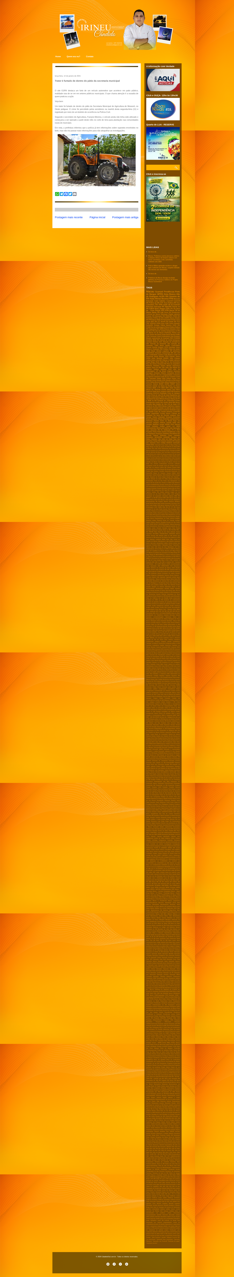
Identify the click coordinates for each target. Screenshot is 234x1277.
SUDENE (166, 437)
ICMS (168, 308)
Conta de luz (164, 376)
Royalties (163, 522)
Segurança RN (154, 329)
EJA (147, 743)
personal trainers (159, 1228)
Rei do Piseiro (151, 1101)
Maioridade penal (170, 902)
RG (160, 1076)
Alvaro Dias (169, 583)
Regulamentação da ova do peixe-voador (168, 1099)
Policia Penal (163, 1035)
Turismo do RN (167, 1175)
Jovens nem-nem (159, 851)
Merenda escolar (160, 389)
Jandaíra (155, 426)
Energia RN (168, 764)
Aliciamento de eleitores (160, 581)
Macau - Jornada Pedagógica (161, 891)
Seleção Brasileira (159, 1131)
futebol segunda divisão (153, 1218)
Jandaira (149, 342)
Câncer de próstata (164, 713)
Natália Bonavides (156, 934)
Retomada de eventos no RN (154, 1105)
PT (159, 321)
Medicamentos (151, 428)
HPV (172, 828)
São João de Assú (151, 1150)
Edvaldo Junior (151, 380)
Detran (168, 378)
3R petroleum (175, 351)
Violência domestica (174, 1197)
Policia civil (176, 332)
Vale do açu (176, 1186)
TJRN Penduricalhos (174, 1154)
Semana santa (150, 528)
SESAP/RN (158, 437)
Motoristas (149, 927)
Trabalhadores (176, 1167)
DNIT (178, 715)
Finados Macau (172, 798)
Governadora (176, 821)
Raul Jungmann (155, 1088)
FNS (147, 774)
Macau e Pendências (160, 900)
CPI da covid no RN (157, 456)
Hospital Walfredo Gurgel (155, 424)
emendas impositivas (161, 1216)
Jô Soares (171, 853)
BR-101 (148, 452)
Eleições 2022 (175, 329)
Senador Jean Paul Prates (171, 528)
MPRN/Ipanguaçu (166, 889)
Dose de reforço (175, 738)
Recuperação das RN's (153, 1091)
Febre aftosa (165, 382)
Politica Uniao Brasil (152, 1038)
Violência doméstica (152, 1199)
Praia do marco (160, 1052)
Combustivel (153, 354)
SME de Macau (158, 1120)
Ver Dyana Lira (166, 537)
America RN (176, 583)
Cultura (156, 713)
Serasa (160, 529)
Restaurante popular (158, 1103)
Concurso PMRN (175, 685)
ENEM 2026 (152, 743)
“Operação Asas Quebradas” (164, 1239)
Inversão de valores (156, 844)
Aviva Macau (159, 609)
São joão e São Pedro (169, 1152)
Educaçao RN (160, 316)
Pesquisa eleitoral (163, 1023)
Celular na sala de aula (167, 408)
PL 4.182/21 (173, 989)
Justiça (148, 360)
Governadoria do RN (154, 486)
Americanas (165, 448)
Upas (170, 1178)
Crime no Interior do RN (172, 707)
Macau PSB (158, 897)
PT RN (173, 507)
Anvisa (178, 584)
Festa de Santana (174, 791)
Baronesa (168, 617)
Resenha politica (151, 520)
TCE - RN (156, 1154)
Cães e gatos (175, 713)
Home (58, 56)
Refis (167, 1093)
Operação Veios (175, 968)
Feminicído (171, 785)
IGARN (167, 384)
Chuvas (148, 347)
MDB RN (177, 496)
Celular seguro (169, 459)
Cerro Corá (177, 666)
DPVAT (157, 717)
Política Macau (175, 1042)
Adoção (177, 573)
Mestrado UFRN (166, 912)
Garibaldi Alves (155, 484)
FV (163, 478)
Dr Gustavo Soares (164, 473)
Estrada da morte (156, 478)
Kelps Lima (155, 360)
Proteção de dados (162, 1071)
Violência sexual (175, 1199)
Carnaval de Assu (162, 651)
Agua (178, 577)
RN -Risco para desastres (169, 1078)
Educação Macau (156, 419)
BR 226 (167, 611)
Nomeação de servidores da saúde (169, 936)
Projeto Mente (165, 1067)
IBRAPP (148, 490)
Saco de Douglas (169, 1120)
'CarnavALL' (176, 545)
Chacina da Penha (162, 668)
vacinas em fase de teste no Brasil (160, 1235)
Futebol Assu (176, 810)
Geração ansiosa (155, 817)
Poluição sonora (175, 1040)
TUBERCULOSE (175, 1156)
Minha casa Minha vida (165, 428)
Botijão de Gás (161, 404)
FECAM (157, 772)
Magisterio (177, 499)
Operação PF (156, 967)
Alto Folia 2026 (156, 448)
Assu (162, 323)
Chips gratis (149, 670)
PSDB (148, 327)
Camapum (177, 639)
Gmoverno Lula (155, 821)
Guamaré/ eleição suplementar (162, 827)
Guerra (170, 488)
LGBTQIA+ (165, 855)
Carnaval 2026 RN (169, 649)
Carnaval (153, 336)
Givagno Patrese (159, 422)
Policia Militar (155, 1035)
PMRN (160, 507)
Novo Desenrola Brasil (173, 938)
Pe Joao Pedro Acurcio (160, 1010)
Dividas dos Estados (162, 736)
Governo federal (152, 384)
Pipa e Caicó (163, 1027)
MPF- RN (153, 885)
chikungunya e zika (163, 541)
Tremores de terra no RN (160, 1173)
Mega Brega (150, 362)
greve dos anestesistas (166, 1218)
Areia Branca (170, 294)
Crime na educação (158, 707)
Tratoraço (149, 1173)
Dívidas (173, 740)
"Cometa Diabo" (156, 545)
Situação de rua (160, 1142)
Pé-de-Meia (149, 514)
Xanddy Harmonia (158, 1205)
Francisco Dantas (155, 806)
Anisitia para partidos (152, 584)
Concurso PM (153, 685)
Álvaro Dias (150, 444)
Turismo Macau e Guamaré (154, 1175)
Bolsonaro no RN (151, 626)
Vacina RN (176, 397)
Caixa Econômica (166, 458)
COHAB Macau (175, 630)
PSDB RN (176, 316)
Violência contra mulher (159, 1197)
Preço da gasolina (159, 1059)
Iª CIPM (172, 490)
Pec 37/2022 (171, 1010)
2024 (147, 550)
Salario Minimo (166, 365)
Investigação (167, 844)
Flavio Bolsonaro (161, 802)
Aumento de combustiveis (158, 450)
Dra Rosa (163, 740)
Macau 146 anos (151, 895)
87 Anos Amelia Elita (157, 560)
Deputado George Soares (172, 724)
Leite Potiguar (175, 494)
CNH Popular (158, 630)
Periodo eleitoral (170, 1016)
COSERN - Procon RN (157, 632)
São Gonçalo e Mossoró (165, 1146)
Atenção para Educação (173, 596)
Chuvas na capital (174, 670)
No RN (156, 936)
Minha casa (171, 389)
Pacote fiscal (158, 999)
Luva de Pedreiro (169, 878)
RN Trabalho (162, 1080)
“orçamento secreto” (151, 1243)
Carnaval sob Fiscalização (157, 654)
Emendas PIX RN (161, 758)
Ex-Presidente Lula (151, 770)
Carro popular (176, 654)
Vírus (153, 1203)
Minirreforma (176, 915)
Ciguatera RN (175, 675)
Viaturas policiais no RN (153, 1195)
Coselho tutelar (160, 702)
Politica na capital (164, 1038)
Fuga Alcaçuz (165, 808)
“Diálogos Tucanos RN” (173, 1237)
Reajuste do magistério (160, 1090)
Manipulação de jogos (152, 906)
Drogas (169, 740)
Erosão (148, 768)
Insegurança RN (159, 490)
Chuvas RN (150, 316)
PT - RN (164, 997)
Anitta (165, 584)
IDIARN (165, 358)
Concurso (176, 375)
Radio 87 (153, 1086)
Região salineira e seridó (171, 1097)
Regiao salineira (156, 1097)
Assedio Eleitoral (161, 594)
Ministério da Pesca (152, 919)
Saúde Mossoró (155, 1127)
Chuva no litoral (164, 670)
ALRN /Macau (161, 564)
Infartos (178, 838)
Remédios (149, 437)
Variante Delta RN (167, 1188)
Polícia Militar (166, 1042)
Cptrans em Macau (161, 704)
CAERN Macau (169, 318)
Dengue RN (170, 469)
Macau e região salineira (171, 360)
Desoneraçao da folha (152, 730)
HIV (178, 422)
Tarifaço (156, 369)
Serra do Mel (156, 367)
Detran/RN (149, 473)
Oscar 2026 (149, 980)
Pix (172, 308)
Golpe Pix (168, 821)
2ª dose (166, 554)
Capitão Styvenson (165, 645)
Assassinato (166, 353)
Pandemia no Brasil (152, 1001)
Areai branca (172, 448)
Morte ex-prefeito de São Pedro (161, 925)
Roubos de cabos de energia (164, 1112)
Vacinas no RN (175, 1182)
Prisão (173, 319)
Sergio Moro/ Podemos (159, 1135)
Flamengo (167, 800)
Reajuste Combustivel (167, 1088)
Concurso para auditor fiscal (171, 687)
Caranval (158, 647)
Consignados (150, 690)
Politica (172, 327)
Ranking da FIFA (175, 1086)
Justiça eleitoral (165, 492)
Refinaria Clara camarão (170, 435)
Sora (170, 1142)
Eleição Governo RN (169, 753)
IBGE (159, 319)
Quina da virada (154, 1076)
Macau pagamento (174, 900)
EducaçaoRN (157, 747)
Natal (152, 299)
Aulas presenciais (174, 598)
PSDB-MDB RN (157, 997)
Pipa (147, 1027)
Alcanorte (158, 353)
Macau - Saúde (175, 893)
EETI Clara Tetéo (157, 741)
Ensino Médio (160, 766)
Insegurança (162, 840)
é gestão (163, 1237)
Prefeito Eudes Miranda (159, 1054)
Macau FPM (176, 895)
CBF (161, 628)
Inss (178, 303)
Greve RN (167, 312)
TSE (156, 305)
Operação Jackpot (151, 963)
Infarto (173, 838)
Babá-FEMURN (166, 613)
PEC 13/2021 (167, 982)
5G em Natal (173, 446)
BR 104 (161, 611)
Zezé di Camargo (159, 1207)
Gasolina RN (149, 815)
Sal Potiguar (156, 1122)
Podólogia (172, 1033)
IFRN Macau (169, 310)
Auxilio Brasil (165, 334)
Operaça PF (168, 505)
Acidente (148, 448)
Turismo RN (171, 441)
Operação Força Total (173, 959)
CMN (153, 630)
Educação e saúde (152, 751)
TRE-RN (151, 531)
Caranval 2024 (175, 647)
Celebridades (150, 666)
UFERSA (153, 323)
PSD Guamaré (169, 995)
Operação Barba (156, 953)
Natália (148, 934)
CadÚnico (170, 406)
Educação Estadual (167, 747)
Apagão (148, 586)
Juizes (172, 851)
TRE (147, 323)
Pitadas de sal (155, 511)
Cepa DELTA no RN (167, 666)
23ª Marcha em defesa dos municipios (157, 552)
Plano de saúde (175, 1029)
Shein (148, 1137)
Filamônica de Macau (157, 798)
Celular (163, 459)
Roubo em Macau (174, 1110)
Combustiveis (165, 336)
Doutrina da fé (156, 740)
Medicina (165, 910)
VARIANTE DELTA (174, 533)
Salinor (173, 1122)
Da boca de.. (163, 717)
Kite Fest (153, 855)
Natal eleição (161, 503)
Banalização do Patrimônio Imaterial (157, 615)
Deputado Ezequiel (165, 417)
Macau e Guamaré (152, 349)
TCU (166, 1154)
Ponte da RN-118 (175, 1044)
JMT (174, 847)
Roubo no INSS (150, 1112)
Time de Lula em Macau (165, 1165)
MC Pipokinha (159, 880)
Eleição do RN (164, 755)
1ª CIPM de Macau (174, 548)
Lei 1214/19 (173, 861)
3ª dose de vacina (156, 556)
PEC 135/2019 (175, 982)
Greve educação (175, 486)
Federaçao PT (175, 781)
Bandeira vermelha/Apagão (154, 617)
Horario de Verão (163, 830)
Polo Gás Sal (150, 1040)
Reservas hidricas (165, 1101)
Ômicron (167, 329)
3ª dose (148, 556)
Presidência (149, 1059)
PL (179, 987)
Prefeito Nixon (170, 1054)
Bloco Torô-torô (171, 452)
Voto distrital (173, 1201)
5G (154, 399)
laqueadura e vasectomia (172, 1224)
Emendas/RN (170, 762)
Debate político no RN (156, 719)
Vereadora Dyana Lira (162, 1192)
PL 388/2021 (165, 989)
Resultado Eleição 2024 (172, 1103)
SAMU (151, 524)
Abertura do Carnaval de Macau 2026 (163, 567)
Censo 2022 (157, 666)
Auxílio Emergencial (171, 450)
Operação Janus (161, 963)
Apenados (168, 586)
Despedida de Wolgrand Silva (168, 730)
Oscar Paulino (157, 980)
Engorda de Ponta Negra (158, 477)
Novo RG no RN (161, 940)
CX (160, 375)
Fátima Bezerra (166, 325)
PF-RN (160, 987)
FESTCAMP (173, 772)
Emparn (160, 347)
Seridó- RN (169, 1135)
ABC (153, 562)
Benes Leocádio (151, 622)
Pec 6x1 (177, 1010)
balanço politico (165, 1209)
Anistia (161, 584)
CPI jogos (149, 635)
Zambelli (166, 1205)
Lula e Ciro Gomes (169, 876)
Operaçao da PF (151, 950)
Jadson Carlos (150, 849)
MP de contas (171, 883)
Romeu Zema (156, 1110)
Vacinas (168, 1182)
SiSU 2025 (171, 1139)
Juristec (155, 853)
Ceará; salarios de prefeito (172, 664)
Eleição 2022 (159, 310)
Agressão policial (171, 577)
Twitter (174, 1175)
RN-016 (165, 1082)
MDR (163, 388)
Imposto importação (163, 836)
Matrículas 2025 (172, 908)
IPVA (172, 424)
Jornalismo (168, 849)
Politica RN (172, 303)
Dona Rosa (154, 738)
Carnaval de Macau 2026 (153, 653)
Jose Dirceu (149, 851)
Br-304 (177, 373)
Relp (158, 1101)
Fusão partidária (167, 810)
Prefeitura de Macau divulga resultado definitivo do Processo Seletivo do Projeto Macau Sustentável (163, 279)
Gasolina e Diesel (159, 815)
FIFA (178, 772)
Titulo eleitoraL (171, 531)
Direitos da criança (174, 734)
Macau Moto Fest (155, 499)
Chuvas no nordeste (167, 671)
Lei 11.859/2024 (162, 861)
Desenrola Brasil (152, 356)
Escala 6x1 (170, 477)
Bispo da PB (155, 624)
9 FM (166, 560)
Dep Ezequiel (175, 336)
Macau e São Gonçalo (167, 499)
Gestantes (164, 817)
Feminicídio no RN (161, 785)
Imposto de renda (166, 340)
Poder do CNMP (164, 1033)
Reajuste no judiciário (173, 1090)
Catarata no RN (156, 662)
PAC (173, 505)
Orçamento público (174, 978)
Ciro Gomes (154, 463)
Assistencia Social (151, 596)
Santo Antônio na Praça (166, 1125)
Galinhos (162, 301)
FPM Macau (153, 319)
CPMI (154, 635)
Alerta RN (177, 579)
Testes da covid (170, 1163)
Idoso (147, 836)
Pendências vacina (169, 1014)
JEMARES (164, 847)
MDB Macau (152, 881)
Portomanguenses (151, 1050)
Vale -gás (162, 1186)
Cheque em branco (174, 668)
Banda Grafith (175, 334)
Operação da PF (168, 972)
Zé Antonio (168, 1207)
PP (169, 507)
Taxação (148, 1160)
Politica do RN (154, 303)
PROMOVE (176, 993)
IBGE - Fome (157, 832)
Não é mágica (170, 946)
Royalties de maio (157, 1114)
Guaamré (159, 825)
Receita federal (152, 435)
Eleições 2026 (170, 475)
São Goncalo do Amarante (156, 343)
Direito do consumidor (161, 734)
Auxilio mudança (175, 605)
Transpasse (164, 1169)
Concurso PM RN (163, 685)
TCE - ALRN (149, 1154)
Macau (150, 291)
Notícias (155, 342)
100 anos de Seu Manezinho (164, 547)
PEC (161, 982)
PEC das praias (175, 984)
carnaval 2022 (166, 369)
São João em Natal (165, 439)
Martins (152, 908)
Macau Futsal (150, 897)
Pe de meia (155, 509)
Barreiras (163, 620)
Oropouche (176, 976)
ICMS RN (176, 325)
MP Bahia (155, 883)
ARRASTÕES (165, 566)
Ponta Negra (150, 1044)
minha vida (149, 543)
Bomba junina (172, 626)
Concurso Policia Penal (153, 687)
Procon (163, 1061)
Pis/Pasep (167, 332)
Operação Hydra (163, 961)
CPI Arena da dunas (166, 454)
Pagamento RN (175, 999)
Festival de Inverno (167, 796)
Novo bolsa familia (151, 505)
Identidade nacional (174, 834)
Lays (147, 859)
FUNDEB (177, 338)
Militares (169, 914)
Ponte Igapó (165, 1044)
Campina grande (166, 641)
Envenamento (170, 766)
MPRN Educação (160, 887)
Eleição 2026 (161, 380)
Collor (156, 679)
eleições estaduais (174, 541)
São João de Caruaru (164, 1150)
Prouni (148, 395)
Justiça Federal (162, 853)
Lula (161, 312)
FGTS (166, 347)
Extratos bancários (174, 770)
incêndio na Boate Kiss (172, 1220)
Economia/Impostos (157, 745)
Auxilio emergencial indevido (160, 605)
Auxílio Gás (163, 607)
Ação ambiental (150, 611)
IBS (162, 832)
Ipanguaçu (176, 340)
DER (178, 467)
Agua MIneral (160, 399)
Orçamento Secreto (162, 978)
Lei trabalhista (157, 870)
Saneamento (153, 526)
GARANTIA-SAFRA (167, 811)
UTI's (171, 1177)
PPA (155, 993)
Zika (171, 539)
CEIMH (178, 628)
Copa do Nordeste (157, 696)
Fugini (170, 808)
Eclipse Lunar (170, 743)
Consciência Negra (174, 688)
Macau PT (165, 897)
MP (160, 881)
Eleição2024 (162, 757)
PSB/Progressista (159, 995)
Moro (163, 921)
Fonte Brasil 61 (175, 802)
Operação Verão (151, 970)
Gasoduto (177, 813)
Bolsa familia (163, 624)
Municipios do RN (151, 929)
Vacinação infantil (165, 1184)
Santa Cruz (155, 1125)
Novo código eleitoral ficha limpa (162, 942)
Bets (154, 404)
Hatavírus (149, 830)
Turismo (163, 441)
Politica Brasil (157, 513)
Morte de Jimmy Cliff (164, 923)
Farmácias (177, 779)
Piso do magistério (173, 364)
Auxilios (157, 607)
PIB (163, 987)
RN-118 (169, 1082)
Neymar (178, 934)
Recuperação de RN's (168, 1091)
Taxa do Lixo (176, 1158)
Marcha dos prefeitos (166, 906)
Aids (147, 579)
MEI (157, 881)
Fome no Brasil (166, 421)
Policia (167, 327)
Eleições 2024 (161, 475)
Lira (147, 876)
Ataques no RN (161, 596)
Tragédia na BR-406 (152, 1169)
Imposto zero (175, 836)
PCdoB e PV (173, 980)
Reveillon (159, 1107)
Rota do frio (164, 1110)
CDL (174, 628)
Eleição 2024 (164, 356)
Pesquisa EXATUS (152, 393)
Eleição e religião (175, 755)
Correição (167, 698)
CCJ (167, 628)
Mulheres (172, 927)
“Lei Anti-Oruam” (151, 1239)
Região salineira (174, 314)
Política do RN (158, 318)
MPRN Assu (176, 885)
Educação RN (159, 307)
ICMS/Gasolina (168, 832)
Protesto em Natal (151, 1071)
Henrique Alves (174, 347)
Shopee (152, 1137)
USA (168, 1177)
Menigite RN (157, 912)
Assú (165, 303)
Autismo (173, 603)
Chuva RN (156, 670)
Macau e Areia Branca (157, 898)
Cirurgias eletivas (167, 677)
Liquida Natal (176, 874)
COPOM (148, 632)
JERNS (170, 847)
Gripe (154, 825)
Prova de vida (156, 395)
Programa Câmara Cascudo (154, 1065)
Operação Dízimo (156, 957)
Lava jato (160, 857)
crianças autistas (169, 1211)
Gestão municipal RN (173, 817)
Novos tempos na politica (158, 946)
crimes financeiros (174, 1212)
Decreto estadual (170, 415)
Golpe (163, 821)
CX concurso (159, 637)
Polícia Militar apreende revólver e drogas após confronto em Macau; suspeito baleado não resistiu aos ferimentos (164, 267)
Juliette (154, 386)
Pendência (177, 1012)
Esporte (172, 356)
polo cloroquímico (158, 543)
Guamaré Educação (168, 825)
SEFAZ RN (161, 1118)
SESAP (156, 524)
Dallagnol (170, 717)
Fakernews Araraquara (156, 775)
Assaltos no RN (168, 592)
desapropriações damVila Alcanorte (157, 1214)
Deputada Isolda (158, 724)
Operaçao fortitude (174, 950)
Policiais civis (176, 511)
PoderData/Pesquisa (166, 511)
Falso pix (157, 777)
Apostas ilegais (169, 588)
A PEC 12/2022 (173, 560)
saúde (165, 305)
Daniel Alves (149, 469)
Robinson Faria (163, 1108)
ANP (178, 446)
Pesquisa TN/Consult (163, 1021)
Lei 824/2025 (161, 859)
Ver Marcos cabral (171, 1190)
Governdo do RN (165, 486)
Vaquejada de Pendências (153, 1188)
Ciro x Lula (159, 677)
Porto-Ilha (177, 1048)
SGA (160, 342)
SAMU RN (155, 1118)
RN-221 (174, 1082)
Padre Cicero (166, 999)
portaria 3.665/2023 (170, 1228)
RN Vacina (170, 1080)
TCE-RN (173, 529)
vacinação (176, 443)
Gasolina (149, 340)
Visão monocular (151, 1201)
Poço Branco (165, 513)
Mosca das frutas (175, 925)
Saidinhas (149, 1122)
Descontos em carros (163, 726)
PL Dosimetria (154, 991)
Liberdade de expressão (153, 496)
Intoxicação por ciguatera (163, 842)
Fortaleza (171, 804)
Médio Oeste (172, 931)
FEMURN (169, 316)
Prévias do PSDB (168, 1072)
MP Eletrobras (162, 883)
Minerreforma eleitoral (156, 915)
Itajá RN (166, 490)
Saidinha (177, 1120)
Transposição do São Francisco (155, 1171)
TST (168, 1156)
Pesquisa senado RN (152, 1025)
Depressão (149, 724)
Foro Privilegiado (163, 804)
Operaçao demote (162, 950)
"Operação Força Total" (161, 444)
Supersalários (168, 1144)
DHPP (174, 715)
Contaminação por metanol (162, 690)
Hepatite (154, 830)
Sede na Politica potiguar (172, 1127)
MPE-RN (148, 885)
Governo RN (150, 331)
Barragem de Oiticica (162, 618)
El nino (173, 751)
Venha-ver (158, 537)
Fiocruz (154, 800)
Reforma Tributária (152, 365)
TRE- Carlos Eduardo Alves (154, 1156)
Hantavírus (177, 828)
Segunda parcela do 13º (172, 526)
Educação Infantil (151, 475)
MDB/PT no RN (150, 497)
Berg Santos (171, 622)
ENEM (151, 308)
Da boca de (158, 415)
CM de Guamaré (174, 305)
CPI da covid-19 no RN (173, 634)
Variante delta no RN (165, 535)
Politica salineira (175, 1038)
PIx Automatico (173, 987)
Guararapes (176, 827)
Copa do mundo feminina (163, 411)
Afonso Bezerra (161, 299)
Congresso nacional (153, 376)
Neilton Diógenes (166, 934)
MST (167, 497)
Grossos (148, 488)
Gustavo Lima (150, 828)
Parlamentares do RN (160, 1004)
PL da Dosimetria (173, 362)
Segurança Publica (158, 1129)
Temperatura (149, 1161)
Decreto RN (163, 721)
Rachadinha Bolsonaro (161, 1084)
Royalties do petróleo (168, 1114)
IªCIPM (156, 847)
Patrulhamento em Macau (169, 1008)
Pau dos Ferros (151, 364)
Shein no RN (167, 529)
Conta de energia (158, 465)
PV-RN (151, 999)
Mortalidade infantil (171, 921)
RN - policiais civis (155, 1078)
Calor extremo (168, 639)
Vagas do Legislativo (152, 1186)
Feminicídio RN (150, 785)
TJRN (156, 345)
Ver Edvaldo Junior (160, 1190)
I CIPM (151, 832)
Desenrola (168, 471)
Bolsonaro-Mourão (162, 626)
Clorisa (152, 679)
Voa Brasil (149, 399)
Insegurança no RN (173, 331)
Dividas (154, 736)
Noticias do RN (150, 938)
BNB (178, 450)
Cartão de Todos (164, 656)
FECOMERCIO (165, 772)
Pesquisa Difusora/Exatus (154, 1020)
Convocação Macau (170, 692)
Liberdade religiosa (168, 496)
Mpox (178, 389)
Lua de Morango (157, 876)
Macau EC (150, 389)
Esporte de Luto (155, 768)
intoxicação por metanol (154, 1222)
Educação (149, 301)
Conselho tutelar (156, 410)
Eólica (148, 772)
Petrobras (149, 318)
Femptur (177, 785)
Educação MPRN (157, 749)
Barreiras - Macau (172, 620)
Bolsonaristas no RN (174, 624)
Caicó (178, 319)
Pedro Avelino (162, 432)
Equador (177, 766)
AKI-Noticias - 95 (151, 564)
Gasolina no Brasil (169, 815)
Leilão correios (160, 872)
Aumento (177, 371)
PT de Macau (159, 332)
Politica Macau (166, 1037)
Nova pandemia (161, 938)
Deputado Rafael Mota (157, 378)
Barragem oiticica (156, 620)
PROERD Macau (168, 993)
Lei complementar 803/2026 (162, 866)
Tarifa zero (154, 1158)
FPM (171, 299)
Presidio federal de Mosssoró (171, 1057)
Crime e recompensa (173, 704)
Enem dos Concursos (157, 764)
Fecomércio (149, 781)
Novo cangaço (161, 391)
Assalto (161, 592)
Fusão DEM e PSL (156, 810)
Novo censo (172, 940)
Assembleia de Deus (173, 594)
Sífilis (178, 1152)
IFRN (160, 305)
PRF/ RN (159, 993)
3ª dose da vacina (159, 446)
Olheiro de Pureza (166, 948)
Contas (173, 690)
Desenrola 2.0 (175, 471)
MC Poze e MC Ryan (169, 880)
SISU (162, 397)
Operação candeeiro (156, 972)
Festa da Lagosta (151, 791)
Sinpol (153, 1141)
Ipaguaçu (158, 845)
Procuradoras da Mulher (173, 1061)
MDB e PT (156, 388)
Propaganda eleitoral (174, 1069)
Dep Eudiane (162, 723)
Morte (157, 362)
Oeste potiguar (157, 948)
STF (161, 303)
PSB (171, 391)
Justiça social (165, 426)
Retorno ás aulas (151, 1107)
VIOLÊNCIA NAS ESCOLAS (167, 1180)
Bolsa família (165, 345)
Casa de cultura (151, 658)
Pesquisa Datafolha (162, 433)
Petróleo (148, 511)
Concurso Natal (166, 683)
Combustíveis (163, 463)
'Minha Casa (150, 547)
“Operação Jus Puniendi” (160, 1241)
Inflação (148, 840)
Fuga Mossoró (176, 482)
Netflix (173, 934)
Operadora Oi (176, 948)
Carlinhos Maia (150, 649)
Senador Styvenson (152, 529)
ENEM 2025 (176, 473)
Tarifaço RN (169, 1158)
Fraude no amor (156, 808)
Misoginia (162, 919)
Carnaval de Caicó (155, 459)
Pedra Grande (163, 509)
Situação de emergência (171, 342)
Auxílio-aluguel (150, 609)
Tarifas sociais (161, 1158)
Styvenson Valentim (158, 1144)
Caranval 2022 (166, 647)
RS (179, 433)
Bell (179, 620)
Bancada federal (175, 615)
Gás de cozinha (160, 331)
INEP (155, 834)
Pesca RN (149, 1018)
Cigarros (168, 675)
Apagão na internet (158, 586)
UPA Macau (163, 1177)
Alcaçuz (167, 399)
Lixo (150, 876)
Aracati (152, 590)
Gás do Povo (176, 488)
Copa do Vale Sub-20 (169, 696)
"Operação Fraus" (167, 545)
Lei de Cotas (174, 866)
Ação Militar (176, 609)
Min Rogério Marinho (162, 501)
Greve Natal (149, 825)
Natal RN (163, 362)
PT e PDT (176, 430)
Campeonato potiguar (153, 641)
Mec (156, 321)
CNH (148, 336)
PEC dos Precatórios (152, 985)
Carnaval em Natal (166, 653)
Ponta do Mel (158, 1044)
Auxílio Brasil (168, 402)
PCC (167, 980)
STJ (166, 397)
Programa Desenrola (168, 1065)
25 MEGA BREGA (159, 554)
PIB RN (167, 987)
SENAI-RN (168, 1118)
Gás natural (167, 828)
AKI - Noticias (176, 562)
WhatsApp (149, 1205)
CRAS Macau (162, 406)
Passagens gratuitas (163, 1006)
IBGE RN (156, 340)
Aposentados (159, 588)
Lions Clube (168, 874)
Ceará (159, 336)
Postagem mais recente (69, 217)
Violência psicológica (164, 1199)
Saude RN (153, 334)
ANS (159, 566)
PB (159, 430)
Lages (172, 492)
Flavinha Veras (175, 800)
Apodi (159, 334)
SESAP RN (164, 321)
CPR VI (165, 635)
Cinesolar (153, 677)
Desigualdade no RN (160, 728)
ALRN (162, 296)
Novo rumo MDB (171, 944)
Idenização (165, 834)
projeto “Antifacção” (170, 1230)
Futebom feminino (151, 811)
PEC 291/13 (156, 984)
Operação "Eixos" (168, 951)
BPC (157, 611)
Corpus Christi (158, 698)
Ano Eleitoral (171, 584)
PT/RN (175, 997)
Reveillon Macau (167, 1107)
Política (165, 349)
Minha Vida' (168, 915)
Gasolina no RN (174, 382)
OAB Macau (160, 505)
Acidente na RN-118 (168, 571)
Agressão (162, 577)
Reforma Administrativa (168, 516)
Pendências (169, 292)
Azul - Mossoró (167, 609)
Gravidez (158, 823)
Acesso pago (155, 569)
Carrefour (168, 654)
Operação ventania (162, 974)
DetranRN (149, 325)
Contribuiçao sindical (158, 692)
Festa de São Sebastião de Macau (169, 793)
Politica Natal (176, 1037)
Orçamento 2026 (151, 978)
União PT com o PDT (162, 1178)
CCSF (170, 628)
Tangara (148, 1158)
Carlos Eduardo (174, 323)
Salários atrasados (166, 1124)
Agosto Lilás (155, 577)
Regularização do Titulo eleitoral (165, 518)
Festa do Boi (158, 480)
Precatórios (173, 433)
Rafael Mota (164, 514)
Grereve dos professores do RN (170, 823)
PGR (155, 507)
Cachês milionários (156, 458)
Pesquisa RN (161, 364)
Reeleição (159, 516)
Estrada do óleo (165, 768)
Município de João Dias (165, 929)
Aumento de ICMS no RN (154, 600)
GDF (174, 811)
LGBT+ (159, 855)
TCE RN (162, 1154)
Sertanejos (177, 1135)
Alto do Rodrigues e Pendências (155, 583)
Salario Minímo (165, 1122)
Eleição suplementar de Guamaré (157, 338)
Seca (162, 1127)
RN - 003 (174, 1076)
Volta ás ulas (165, 1201)
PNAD (167, 991)
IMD (152, 490)
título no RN (163, 1233)
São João (165, 367)
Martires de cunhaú (161, 908)
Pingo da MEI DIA (164, 1025)
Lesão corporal (154, 874)
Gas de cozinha (168, 813)
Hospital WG (172, 830)
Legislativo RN (153, 859)
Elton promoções (151, 758)
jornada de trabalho (159, 1224)
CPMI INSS (159, 635)
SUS (147, 334)
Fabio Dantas (169, 478)
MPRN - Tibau (169, 885)
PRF (161, 349)
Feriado (148, 787)
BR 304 (173, 353)
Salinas (172, 524)
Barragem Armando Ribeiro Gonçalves (160, 373)
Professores (163, 1063)
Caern (156, 301)
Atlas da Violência (152, 598)
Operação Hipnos (151, 961)
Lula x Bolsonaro (157, 878)
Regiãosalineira (150, 1099)
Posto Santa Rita (174, 1050)
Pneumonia (149, 1033)
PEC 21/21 (149, 984)
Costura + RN (170, 702)
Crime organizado (152, 413)
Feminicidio (177, 783)
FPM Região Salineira (155, 774)
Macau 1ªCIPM (161, 895)
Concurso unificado (174, 463)
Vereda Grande (156, 1194)
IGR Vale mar (150, 834)
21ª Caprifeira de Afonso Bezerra (159, 550)
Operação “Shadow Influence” (162, 976)
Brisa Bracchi (151, 375)
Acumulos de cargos (168, 573)
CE (157, 375)
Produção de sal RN (152, 1063)
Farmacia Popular (152, 421)
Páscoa (175, 1072)
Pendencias (176, 312)
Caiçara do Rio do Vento (154, 639)
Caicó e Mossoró (175, 637)
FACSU (153, 772)
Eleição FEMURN (158, 753)
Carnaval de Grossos (174, 651)
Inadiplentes (149, 838)
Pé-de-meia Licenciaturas (161, 1074)
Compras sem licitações (163, 681)
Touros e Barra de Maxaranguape (161, 1167)
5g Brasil (162, 371)
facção (178, 1216)
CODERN (168, 630)
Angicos (170, 371)
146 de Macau (159, 548)
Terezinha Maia (175, 1161)
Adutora (167, 575)
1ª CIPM (166, 548)
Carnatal (155, 408)
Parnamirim (167, 319)
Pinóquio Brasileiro (174, 1025)
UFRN (158, 323)
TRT (165, 1156)
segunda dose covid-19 (168, 1231)
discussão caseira (174, 1214)
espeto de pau (171, 1216)
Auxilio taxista (150, 607)
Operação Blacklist (167, 953)
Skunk (167, 1142)
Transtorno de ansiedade (172, 1171)
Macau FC (169, 895)
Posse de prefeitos (163, 1050)
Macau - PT (154, 893)
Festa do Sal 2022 (174, 794)
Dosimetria (149, 740)
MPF (152, 321)
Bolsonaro (149, 307)
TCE (178, 321)
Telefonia (177, 1160)
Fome (168, 802)
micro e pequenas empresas (154, 1226)
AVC (171, 566)
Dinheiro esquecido (165, 732)
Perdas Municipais (159, 1016)
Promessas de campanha (153, 1069)
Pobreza (155, 1033)
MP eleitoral (159, 497)
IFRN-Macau (176, 832)
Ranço (148, 1088)
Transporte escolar (174, 1169)
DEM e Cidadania (167, 715)
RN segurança (157, 514)
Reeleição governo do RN (158, 1093)
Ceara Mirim (159, 664)
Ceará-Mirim (175, 345)
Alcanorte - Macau (154, 579)
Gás (156, 828)
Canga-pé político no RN (173, 643)
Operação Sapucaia (162, 968)
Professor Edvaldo (174, 513)
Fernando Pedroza (151, 789)
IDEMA (167, 424)
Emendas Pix (170, 758)
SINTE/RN (161, 524)
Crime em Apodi (151, 705)
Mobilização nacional (156, 921)
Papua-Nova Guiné (166, 1001)
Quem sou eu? (73, 56)
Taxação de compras (167, 1160)
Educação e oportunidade (172, 749)
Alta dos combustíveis (173, 581)
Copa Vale (160, 694)
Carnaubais (150, 305)
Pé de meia (165, 395)
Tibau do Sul (162, 531)
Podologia (163, 393)
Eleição (154, 347)
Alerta (172, 579)
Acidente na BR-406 (157, 571)
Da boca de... (153, 252)
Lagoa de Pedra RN (152, 857)
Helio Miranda (157, 358)
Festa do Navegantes (152, 794)
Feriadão (165, 787)
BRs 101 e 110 (157, 613)
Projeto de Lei (175, 1067)
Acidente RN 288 (164, 569)
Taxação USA (156, 1160)
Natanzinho (176, 932)
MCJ (160, 360)
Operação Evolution (167, 957)
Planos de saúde (175, 1031)
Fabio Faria (166, 774)
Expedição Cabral (163, 770)
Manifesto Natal (175, 904)
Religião (177, 518)
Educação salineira (164, 751)
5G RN (167, 446)
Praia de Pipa (150, 1052)
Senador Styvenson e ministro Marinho (162, 1133)
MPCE (178, 883)
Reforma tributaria (161, 1095)
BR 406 (172, 611)
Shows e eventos (162, 1139)
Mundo (178, 927)
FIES (171, 338)
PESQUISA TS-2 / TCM (165, 985)
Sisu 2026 (164, 1141)
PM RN (163, 991)
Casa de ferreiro (161, 658)
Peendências (168, 1012)
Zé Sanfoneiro (175, 1207)
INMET (172, 384)
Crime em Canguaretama (165, 705)
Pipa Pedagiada (154, 1027)
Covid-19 (169, 301)
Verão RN (164, 1194)
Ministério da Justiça (173, 917)
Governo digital (150, 823)
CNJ (164, 630)
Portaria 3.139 (172, 1046)
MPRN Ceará (150, 887)
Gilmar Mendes (170, 819)
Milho (165, 914)
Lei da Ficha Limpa (159, 494)
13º (157, 371)
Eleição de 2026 (155, 755)
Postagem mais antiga (125, 217)
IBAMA (161, 384)
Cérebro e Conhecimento (153, 715)
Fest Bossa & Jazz (174, 789)
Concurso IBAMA (156, 683)
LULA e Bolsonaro (174, 855)
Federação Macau (151, 783)
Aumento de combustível (166, 400)
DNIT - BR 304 (150, 717)
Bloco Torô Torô (162, 452)
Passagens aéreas (151, 1006)
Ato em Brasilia (163, 598)
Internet (154, 842)
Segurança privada (169, 1129)
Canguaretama (167, 375)
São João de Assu (174, 1148)
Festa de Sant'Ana (162, 791)
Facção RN (173, 774)
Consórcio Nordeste (169, 410)
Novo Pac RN (150, 940)
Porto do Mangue (173, 393)
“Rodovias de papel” (174, 1241)
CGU (147, 630)
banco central (175, 1209)
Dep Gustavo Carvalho (157, 471)
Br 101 (154, 454)
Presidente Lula (157, 1057)
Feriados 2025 (156, 787)
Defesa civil (152, 723)
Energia (156, 325)
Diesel (155, 473)
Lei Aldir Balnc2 (169, 863)
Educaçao (164, 314)
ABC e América (166, 562)
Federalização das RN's (161, 781)
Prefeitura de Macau (162, 1055)
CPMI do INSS (168, 456)
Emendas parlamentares (171, 419)
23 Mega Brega (173, 444)
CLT (150, 630)
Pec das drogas (152, 1012)
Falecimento (166, 775)
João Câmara (175, 358)
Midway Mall (159, 914)
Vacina (148, 535)
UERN (161, 329)
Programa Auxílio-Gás (173, 1063)
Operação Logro (153, 965)
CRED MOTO (171, 635)
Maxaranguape (150, 501)
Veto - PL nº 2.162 (174, 1194)
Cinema (148, 677)
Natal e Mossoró (157, 932)
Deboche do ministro (169, 719)
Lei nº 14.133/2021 (157, 868)
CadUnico (166, 637)
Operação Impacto (174, 961)
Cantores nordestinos (152, 645)
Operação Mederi (163, 965)
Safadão (166, 524)
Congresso (149, 465)
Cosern (160, 354)
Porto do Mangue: (166, 1048)
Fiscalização (160, 800)
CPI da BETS (171, 632)
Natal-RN (168, 307)
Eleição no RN (171, 380)
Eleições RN (176, 757)
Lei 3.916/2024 (159, 863)
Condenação (162, 688)
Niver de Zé (149, 936)
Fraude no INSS (166, 482)
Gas (160, 813)
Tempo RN (156, 441)
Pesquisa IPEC (175, 509)
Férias (159, 811)
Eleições (169, 757)
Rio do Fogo (154, 1108)
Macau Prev (172, 897)
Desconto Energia (151, 726)
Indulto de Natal (159, 838)
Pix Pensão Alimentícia (162, 1029)
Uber (174, 1177)
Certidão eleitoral (151, 668)
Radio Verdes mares (163, 1086)
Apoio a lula (176, 586)
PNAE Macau (173, 991)
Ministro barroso (161, 917)
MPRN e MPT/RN (155, 889)
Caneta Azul (161, 643)
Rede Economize (151, 516)
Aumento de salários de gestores (161, 603)
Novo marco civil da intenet (158, 944)
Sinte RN (158, 1141)
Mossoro (171, 501)
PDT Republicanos (154, 982)
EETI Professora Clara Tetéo (171, 741)
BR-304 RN (154, 452)
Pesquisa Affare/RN (160, 1018)
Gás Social (160, 828)
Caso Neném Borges (157, 660)
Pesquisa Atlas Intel (173, 1018)
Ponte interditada (151, 1046)
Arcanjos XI (158, 590)
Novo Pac (177, 503)
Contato (89, 56)
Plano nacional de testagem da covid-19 (158, 1031)
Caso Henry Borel (171, 658)
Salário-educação (156, 1124)
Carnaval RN (153, 651)
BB (174, 402)
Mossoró (177, 299)
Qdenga (171, 1074)
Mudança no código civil (161, 927)
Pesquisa (177, 391)
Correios (172, 376)
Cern (159, 461)
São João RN (154, 1148)
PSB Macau (150, 995)
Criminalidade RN (171, 709)
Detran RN (156, 312)
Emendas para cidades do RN (156, 762)
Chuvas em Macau (166, 461)
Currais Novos (165, 413)
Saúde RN (172, 321)
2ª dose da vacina (174, 554)
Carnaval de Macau (153, 314)
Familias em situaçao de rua (164, 779)
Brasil (157, 308)
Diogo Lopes (150, 734)
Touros (170, 397)
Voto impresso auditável (153, 539)
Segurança (149, 1129)
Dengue (162, 308)
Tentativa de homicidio (162, 1161)
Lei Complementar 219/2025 (158, 864)
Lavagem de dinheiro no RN (172, 857)
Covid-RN (176, 411)
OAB (168, 391)
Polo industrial (159, 1040)
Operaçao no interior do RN (154, 951)
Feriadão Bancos (174, 787)
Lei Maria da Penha (165, 386)
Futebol (148, 484)
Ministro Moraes (151, 917)
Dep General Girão (173, 723)
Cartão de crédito (175, 656)
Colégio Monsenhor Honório (166, 679)
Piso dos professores (174, 1027)
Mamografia (155, 904)
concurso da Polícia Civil (154, 1211)
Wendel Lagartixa (162, 351)
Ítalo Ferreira (173, 1235)
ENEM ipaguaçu (161, 743)
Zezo (151, 1207)
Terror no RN (161, 1163)
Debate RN (163, 469)
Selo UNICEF (170, 1131)
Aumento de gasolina (152, 601)
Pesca (178, 1016)
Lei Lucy (151, 866)
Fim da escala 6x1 (156, 482)
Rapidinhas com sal (174, 514)
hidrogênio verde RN (157, 1220)
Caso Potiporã (168, 660)
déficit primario (150, 1216)
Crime (152, 310)
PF (162, 319)
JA (159, 847)
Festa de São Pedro (152, 793)
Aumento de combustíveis (172, 600)
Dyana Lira (176, 378)
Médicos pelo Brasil (162, 931)
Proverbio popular (157, 1072)
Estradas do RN (175, 768)
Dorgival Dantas (162, 738)
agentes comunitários (152, 1209)
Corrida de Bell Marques (162, 700)
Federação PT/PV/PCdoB (165, 783)
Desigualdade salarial (173, 728)
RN (167, 296)
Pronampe (164, 1069)
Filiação (165, 798)
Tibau (155, 531)
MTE (173, 889)
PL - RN (149, 989)
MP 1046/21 (173, 881)
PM (160, 991)
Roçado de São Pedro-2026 (164, 1116)
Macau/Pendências (151, 902)
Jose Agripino (176, 849)
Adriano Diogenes (151, 575)
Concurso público (151, 688)
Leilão (168, 494)
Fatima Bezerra (155, 382)
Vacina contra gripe (159, 1182)
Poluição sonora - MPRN (153, 1042)
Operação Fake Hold (159, 959)
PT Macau (149, 332)
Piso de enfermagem (157, 327)
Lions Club (162, 874)
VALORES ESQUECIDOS (160, 533)
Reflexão (172, 1093)
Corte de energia (169, 465)
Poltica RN (167, 1040)
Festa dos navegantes (153, 796)
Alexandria (149, 581)
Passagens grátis (175, 1006)
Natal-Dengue (168, 932)
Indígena (167, 838)
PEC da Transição (165, 984)
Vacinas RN (154, 535)
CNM (166, 323)
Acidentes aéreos (156, 573)
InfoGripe (154, 840)
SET (176, 1118)
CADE (158, 454)
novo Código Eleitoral (164, 443)
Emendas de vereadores (160, 760)
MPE (164, 497)
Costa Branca (168, 354)
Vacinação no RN (175, 1184)
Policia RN (170, 1035)
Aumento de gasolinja (165, 601)
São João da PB (163, 1148)
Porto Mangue (154, 1048)
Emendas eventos (174, 760)
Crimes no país (162, 709)
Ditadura (148, 736)
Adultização (160, 575)
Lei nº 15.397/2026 (169, 868)
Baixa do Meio (175, 613)
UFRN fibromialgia (155, 1177)
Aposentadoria (150, 588)
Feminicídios (149, 480)
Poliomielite (149, 513)
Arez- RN (175, 590)
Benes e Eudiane (161, 622)
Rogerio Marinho (155, 522)
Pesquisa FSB (168, 1020)
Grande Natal (171, 422)
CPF (166, 632)
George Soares (164, 484)
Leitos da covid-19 (170, 872)
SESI (172, 1118)
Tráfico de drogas (174, 1173)
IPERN (159, 834)
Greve (148, 321)
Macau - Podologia (164, 893)
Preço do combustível (173, 1059)
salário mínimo (168, 543)
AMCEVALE (150, 353)
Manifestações (164, 904)
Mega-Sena (172, 910)
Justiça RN (155, 492)
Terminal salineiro (151, 1163)
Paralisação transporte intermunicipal (165, 1002)
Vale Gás (168, 1186)
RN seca (159, 1082)
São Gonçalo (153, 1146)
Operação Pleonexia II (167, 967)
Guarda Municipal (162, 488)
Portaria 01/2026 (162, 1046)
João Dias (167, 851)
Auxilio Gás (159, 402)
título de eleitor (155, 1233)
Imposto (153, 836)
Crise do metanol (154, 467)
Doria (168, 738)
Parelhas (148, 1004)
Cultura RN (163, 467)
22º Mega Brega (175, 550)
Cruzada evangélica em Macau (165, 711)
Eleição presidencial (152, 757)
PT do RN (170, 997)
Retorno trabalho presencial (172, 1105)
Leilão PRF (152, 872)
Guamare (154, 488)
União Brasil (150, 351)
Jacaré (178, 847)
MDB (178, 426)
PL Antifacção (166, 430)
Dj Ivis (171, 736)
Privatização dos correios (153, 1061)
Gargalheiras (154, 813)
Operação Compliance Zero (160, 955)
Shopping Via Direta (162, 1137)
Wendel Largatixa (162, 1203)
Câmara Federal (171, 467)
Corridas (172, 700)
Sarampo (154, 439)
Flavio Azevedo (150, 802)
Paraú (178, 1002)
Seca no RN (161, 526)
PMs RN (165, 507)
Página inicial (97, 217)
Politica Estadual (156, 1037)
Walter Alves (165, 539)
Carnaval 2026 (159, 649)
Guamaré (159, 292)
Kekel (176, 853)
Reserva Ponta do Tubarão (165, 520)
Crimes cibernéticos (151, 709)
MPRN (160, 294)
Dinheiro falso (176, 732)
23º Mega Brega (172, 552)
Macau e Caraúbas (169, 898)
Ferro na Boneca (163, 789)
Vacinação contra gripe (152, 1184)
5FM (177, 556)
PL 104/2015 (156, 989)
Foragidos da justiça (152, 804)
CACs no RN (155, 628)
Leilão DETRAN (166, 870)
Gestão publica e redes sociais (155, 819)
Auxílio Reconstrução (173, 607)
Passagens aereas (174, 1004)
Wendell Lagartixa (174, 1203)
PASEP (164, 980)
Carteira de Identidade (152, 656)
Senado (159, 528)
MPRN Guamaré (170, 887)
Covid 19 (177, 354)
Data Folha (157, 469)
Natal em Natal (151, 391)
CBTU (164, 628)
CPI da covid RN (161, 634)
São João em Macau (156, 1152)
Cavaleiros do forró (167, 662)
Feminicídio (176, 478)
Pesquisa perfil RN (174, 1023)
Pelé (169, 509)
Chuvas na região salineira (153, 671)
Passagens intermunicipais (153, 1008)
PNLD (151, 993)
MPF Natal (169, 388)
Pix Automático (150, 1029)
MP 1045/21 (165, 881)
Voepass (158, 1201)
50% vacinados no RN (168, 556)
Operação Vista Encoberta (163, 970)
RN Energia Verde (166, 1076)
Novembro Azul (169, 503)
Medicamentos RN (156, 910)
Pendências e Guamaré (154, 1014)
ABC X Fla (158, 562)
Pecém (161, 1012)
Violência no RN (175, 537)
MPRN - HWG (161, 885)
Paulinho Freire (151, 432)
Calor (173, 458)
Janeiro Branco (159, 849)
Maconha (161, 902)
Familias (153, 779)
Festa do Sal (164, 794)
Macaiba (177, 388)
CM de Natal (172, 404)
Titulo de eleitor (174, 349)
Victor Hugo (165, 1195)
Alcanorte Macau (165, 579)
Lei (173, 426)
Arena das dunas (167, 590)
